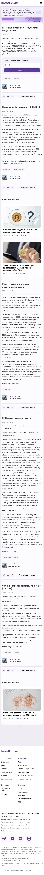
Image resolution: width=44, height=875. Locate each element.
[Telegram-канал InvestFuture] (4, 839)
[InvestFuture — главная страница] (9, 3)
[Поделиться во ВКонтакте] (12, 96)
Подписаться (22, 70)
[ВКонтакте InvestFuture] (21, 839)
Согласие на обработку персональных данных (15, 828)
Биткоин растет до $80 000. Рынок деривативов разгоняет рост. (20, 230)
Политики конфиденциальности (13, 16)
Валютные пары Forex (26, 769)
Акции (3, 765)
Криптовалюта (6, 772)
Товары (4, 775)
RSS (19, 802)
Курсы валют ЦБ (24, 765)
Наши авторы (23, 792)
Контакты (21, 795)
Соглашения (13, 14)
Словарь (4, 794)
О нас (20, 789)
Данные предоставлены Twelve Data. (10, 865)
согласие (26, 10)
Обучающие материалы (5, 790)
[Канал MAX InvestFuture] (29, 839)
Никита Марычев (14, 85)
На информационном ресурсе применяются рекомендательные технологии (14, 859)
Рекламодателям (24, 799)
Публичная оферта (7, 831)
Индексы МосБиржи (25, 775)
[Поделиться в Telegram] (3, 96)
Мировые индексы (24, 779)
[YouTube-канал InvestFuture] (12, 839)
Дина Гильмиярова (21, 718)
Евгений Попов (21, 235)
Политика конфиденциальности (29, 813)
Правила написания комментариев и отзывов (15, 822)
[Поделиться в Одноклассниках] (8, 96)
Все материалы (6, 779)
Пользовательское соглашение (10, 816)
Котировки (22, 758)
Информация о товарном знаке (33, 864)
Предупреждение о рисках (9, 813)
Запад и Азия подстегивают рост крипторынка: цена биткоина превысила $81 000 (19, 267)
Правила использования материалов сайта (14, 825)
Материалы (6, 758)
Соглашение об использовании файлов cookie (15, 819)
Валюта (4, 769)
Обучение (5, 785)
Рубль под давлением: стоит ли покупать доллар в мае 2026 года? (20, 714)
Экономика (5, 762)
